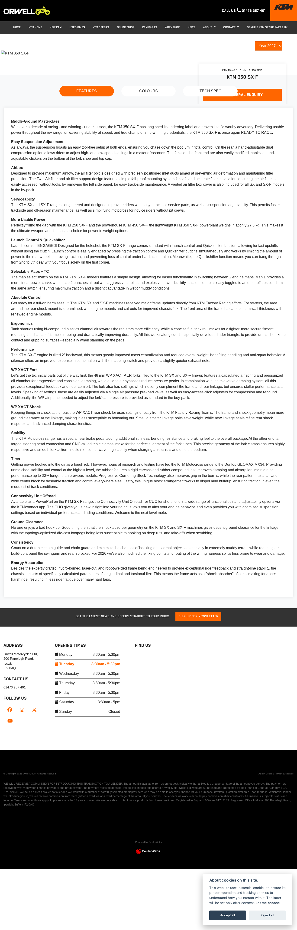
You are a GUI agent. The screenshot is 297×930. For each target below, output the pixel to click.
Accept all (227, 915)
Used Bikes (77, 27)
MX (244, 70)
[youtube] (10, 721)
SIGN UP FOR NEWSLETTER (198, 616)
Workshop (172, 27)
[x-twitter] (34, 710)
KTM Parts (149, 27)
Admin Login (265, 773)
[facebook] (9, 710)
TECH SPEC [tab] (210, 91)
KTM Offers (101, 27)
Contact (229, 27)
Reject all (267, 915)
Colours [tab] (148, 91)
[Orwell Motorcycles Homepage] (26, 11)
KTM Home (35, 27)
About (208, 27)
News (191, 27)
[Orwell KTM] (283, 10)
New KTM (55, 27)
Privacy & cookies (284, 773)
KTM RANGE (229, 70)
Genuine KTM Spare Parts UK (267, 27)
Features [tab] (86, 91)
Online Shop (126, 27)
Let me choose (268, 903)
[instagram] (22, 710)
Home (17, 27)
